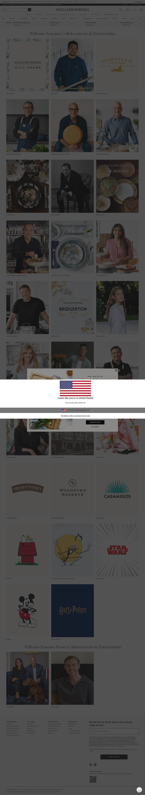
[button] (139, 790)
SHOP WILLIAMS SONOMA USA (78, 410)
